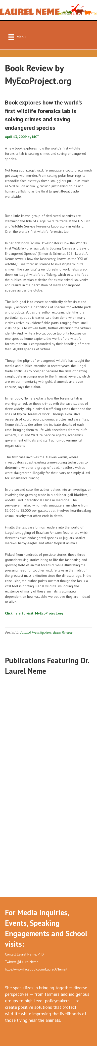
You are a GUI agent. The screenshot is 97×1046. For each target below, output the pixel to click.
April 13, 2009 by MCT (22, 136)
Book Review (62, 632)
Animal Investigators (35, 632)
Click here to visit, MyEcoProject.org (34, 613)
